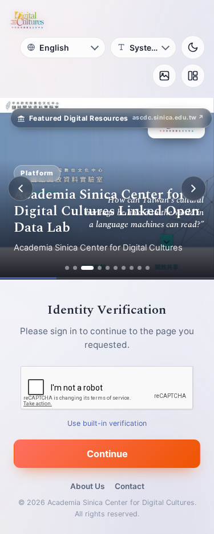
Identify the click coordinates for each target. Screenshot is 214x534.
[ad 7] (124, 268)
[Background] (164, 76)
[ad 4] (100, 268)
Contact (129, 486)
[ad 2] (75, 268)
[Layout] (193, 76)
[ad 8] (132, 268)
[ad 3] (87, 268)
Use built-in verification (107, 423)
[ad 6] (116, 268)
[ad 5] (108, 268)
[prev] (20, 188)
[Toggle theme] (193, 47)
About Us (87, 486)
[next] (193, 188)
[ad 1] (67, 268)
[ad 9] (140, 268)
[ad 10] (148, 268)
